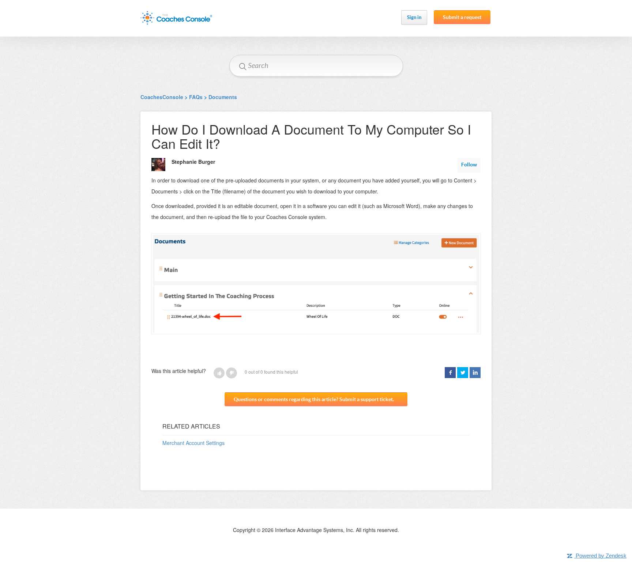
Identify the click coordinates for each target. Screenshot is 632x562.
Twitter (462, 372)
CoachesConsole (161, 97)
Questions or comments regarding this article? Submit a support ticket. (314, 399)
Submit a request (462, 17)
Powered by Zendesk (601, 555)
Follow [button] (469, 164)
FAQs (196, 97)
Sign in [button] (414, 17)
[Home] (176, 17)
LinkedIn (475, 372)
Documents (222, 97)
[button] (219, 372)
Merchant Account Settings (193, 442)
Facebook (450, 372)
